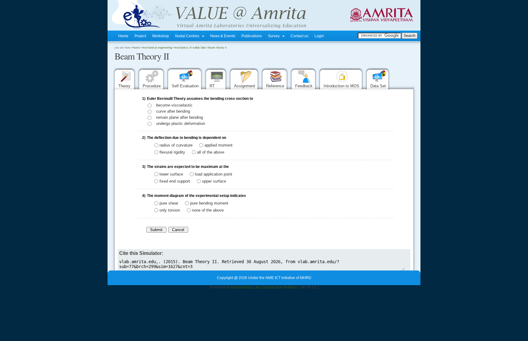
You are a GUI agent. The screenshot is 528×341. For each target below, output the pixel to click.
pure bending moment (209, 203)
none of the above (208, 210)
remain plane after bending (179, 117)
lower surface (171, 174)
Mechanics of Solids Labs (190, 47)
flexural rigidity (172, 152)
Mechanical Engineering (157, 47)
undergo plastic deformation (180, 123)
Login (319, 36)
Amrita (236, 287)
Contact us (299, 36)
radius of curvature (176, 145)
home (136, 47)
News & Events (222, 36)
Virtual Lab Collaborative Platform (269, 287)
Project (140, 36)
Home (123, 36)
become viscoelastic (174, 105)
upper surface (214, 181)
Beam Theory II (217, 47)
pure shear (169, 203)
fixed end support (175, 181)
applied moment (218, 145)
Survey (275, 36)
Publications (251, 36)
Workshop (160, 36)
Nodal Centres (188, 36)
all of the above (210, 152)
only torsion (170, 210)
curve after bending (173, 111)
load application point (213, 174)
